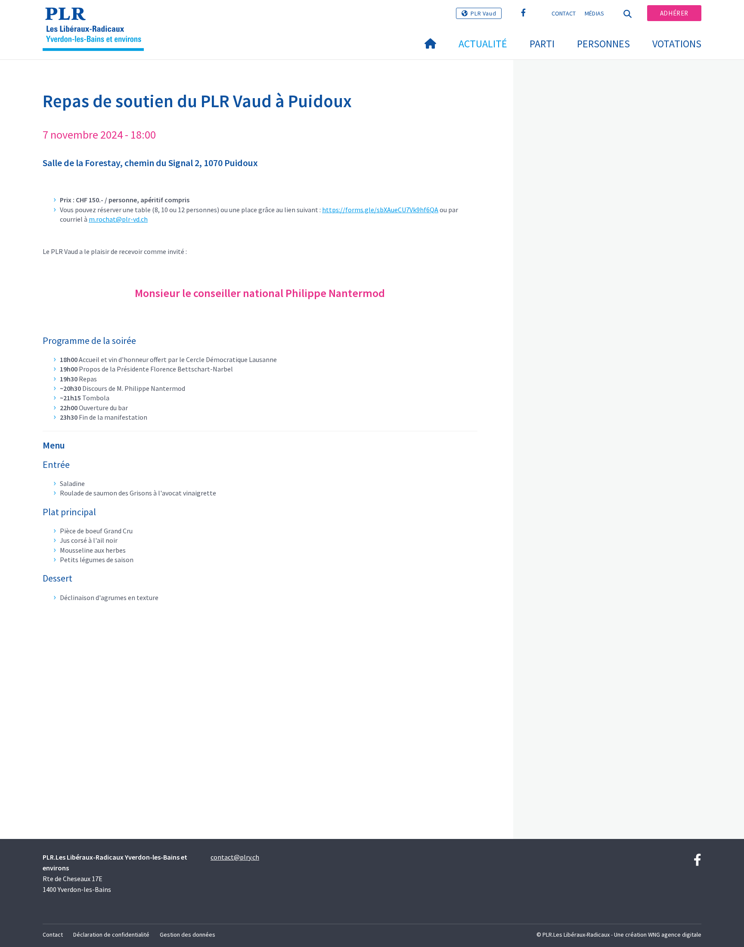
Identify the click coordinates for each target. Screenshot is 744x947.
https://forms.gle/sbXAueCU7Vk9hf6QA (380, 209)
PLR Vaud (483, 13)
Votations (676, 43)
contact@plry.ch (235, 857)
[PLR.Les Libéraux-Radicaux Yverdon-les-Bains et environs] (96, 17)
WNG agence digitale (674, 934)
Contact (564, 13)
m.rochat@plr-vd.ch (118, 219)
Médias (594, 13)
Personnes (603, 43)
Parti (542, 43)
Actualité (483, 43)
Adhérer (674, 13)
